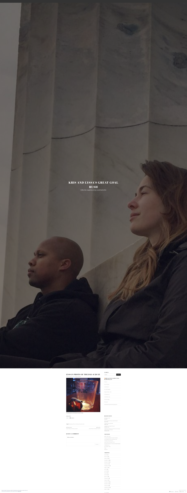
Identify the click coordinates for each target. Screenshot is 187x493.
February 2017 (106, 478)
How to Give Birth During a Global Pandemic (111, 420)
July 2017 (105, 469)
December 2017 (106, 460)
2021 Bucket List (107, 394)
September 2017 (107, 465)
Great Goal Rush (78, 376)
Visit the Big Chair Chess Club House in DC (110, 439)
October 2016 (106, 485)
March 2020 (106, 456)
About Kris (105, 449)
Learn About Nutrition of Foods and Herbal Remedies (112, 443)
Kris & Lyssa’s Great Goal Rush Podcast (111, 379)
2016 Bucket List (107, 445)
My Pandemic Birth (107, 418)
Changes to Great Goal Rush (108, 423)
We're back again (106, 399)
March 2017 (106, 476)
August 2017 (106, 467)
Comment (96, 444)
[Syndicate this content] (104, 378)
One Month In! (106, 386)
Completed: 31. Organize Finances (109, 426)
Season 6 (105, 381)
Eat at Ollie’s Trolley (107, 446)
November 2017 (106, 462)
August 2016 (106, 489)
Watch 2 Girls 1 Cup (107, 436)
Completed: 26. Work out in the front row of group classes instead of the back (112, 429)
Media (105, 448)
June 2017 (105, 471)
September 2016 (107, 487)
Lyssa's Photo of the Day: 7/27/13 (109, 442)
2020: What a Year (107, 396)
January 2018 (106, 458)
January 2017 (106, 480)
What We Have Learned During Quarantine (110, 404)
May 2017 (105, 472)
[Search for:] (112, 375)
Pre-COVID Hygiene (107, 389)
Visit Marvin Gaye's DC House (108, 440)
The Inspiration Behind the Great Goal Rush (111, 437)
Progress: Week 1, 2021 (107, 391)
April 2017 (105, 474)
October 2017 (106, 463)
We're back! (106, 401)
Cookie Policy (19, 491)
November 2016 (106, 483)
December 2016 (106, 481)
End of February (106, 384)
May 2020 (105, 454)
